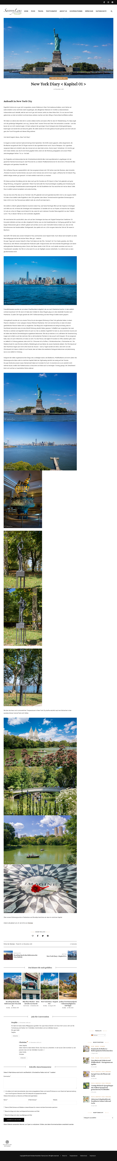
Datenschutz (101, 11)
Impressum (89, 11)
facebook (104, 2)
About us (63, 11)
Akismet (19, 1094)
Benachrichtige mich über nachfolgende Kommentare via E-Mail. (22, 1111)
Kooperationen (76, 11)
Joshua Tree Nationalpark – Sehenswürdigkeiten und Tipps (68, 1003)
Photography (51, 11)
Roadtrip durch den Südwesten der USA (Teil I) (12, 1003)
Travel (41, 11)
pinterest (112, 2)
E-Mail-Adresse (32, 1100)
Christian (30, 923)
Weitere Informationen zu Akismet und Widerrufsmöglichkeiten (20, 1096)
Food (33, 11)
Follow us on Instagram (7, 1145)
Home (26, 11)
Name (6, 1100)
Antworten (15, 1036)
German (95, 1035)
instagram (108, 2)
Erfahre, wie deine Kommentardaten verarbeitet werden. (57, 1124)
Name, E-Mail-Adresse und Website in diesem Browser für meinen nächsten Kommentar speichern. (31, 1107)
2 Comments (73, 944)
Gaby (9, 1008)
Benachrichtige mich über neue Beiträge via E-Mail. (18, 1115)
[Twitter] (43, 936)
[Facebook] (38, 936)
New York (54, 78)
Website (55, 1100)
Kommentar (7, 1076)
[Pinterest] (48, 936)
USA (64, 78)
